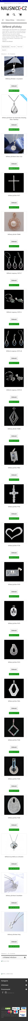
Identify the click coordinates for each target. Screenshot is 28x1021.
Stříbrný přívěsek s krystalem (14, 79)
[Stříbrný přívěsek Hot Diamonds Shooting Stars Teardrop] (14, 105)
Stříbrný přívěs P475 (14, 623)
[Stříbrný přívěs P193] (14, 766)
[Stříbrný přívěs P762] (14, 494)
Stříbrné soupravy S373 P (14, 273)
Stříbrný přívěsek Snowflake (14, 895)
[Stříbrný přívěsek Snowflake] (14, 883)
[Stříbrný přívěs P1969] (14, 416)
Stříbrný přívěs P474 (14, 662)
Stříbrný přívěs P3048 (14, 234)
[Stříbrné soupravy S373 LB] (14, 338)
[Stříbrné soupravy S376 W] (14, 377)
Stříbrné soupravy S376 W (14, 390)
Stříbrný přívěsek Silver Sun (14, 156)
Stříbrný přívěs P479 (14, 584)
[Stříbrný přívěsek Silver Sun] (14, 144)
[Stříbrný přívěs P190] (14, 805)
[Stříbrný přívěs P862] (14, 455)
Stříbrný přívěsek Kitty (14, 934)
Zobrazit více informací (7, 41)
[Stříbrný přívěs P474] (14, 649)
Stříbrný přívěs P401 (14, 701)
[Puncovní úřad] (14, 966)
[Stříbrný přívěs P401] (14, 688)
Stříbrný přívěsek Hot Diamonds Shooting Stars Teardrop (14, 118)
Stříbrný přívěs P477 (14, 195)
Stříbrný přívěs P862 (14, 468)
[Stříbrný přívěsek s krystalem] (14, 66)
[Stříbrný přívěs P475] (14, 610)
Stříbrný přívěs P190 (14, 818)
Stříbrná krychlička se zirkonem (14, 857)
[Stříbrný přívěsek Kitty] (14, 921)
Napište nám (21, 3)
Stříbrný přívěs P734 (14, 545)
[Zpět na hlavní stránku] (2, 20)
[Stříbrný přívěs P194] (14, 727)
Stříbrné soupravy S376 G (14, 312)
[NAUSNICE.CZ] (14, 8)
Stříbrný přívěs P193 (14, 779)
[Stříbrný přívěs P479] (14, 571)
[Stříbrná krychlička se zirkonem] (14, 844)
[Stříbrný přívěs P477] (14, 182)
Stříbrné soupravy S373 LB (14, 351)
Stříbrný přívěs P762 (14, 506)
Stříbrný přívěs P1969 (14, 429)
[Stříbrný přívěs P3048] (14, 221)
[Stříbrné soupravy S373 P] (14, 260)
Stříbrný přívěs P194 (14, 740)
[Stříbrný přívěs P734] (14, 532)
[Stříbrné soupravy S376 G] (14, 299)
